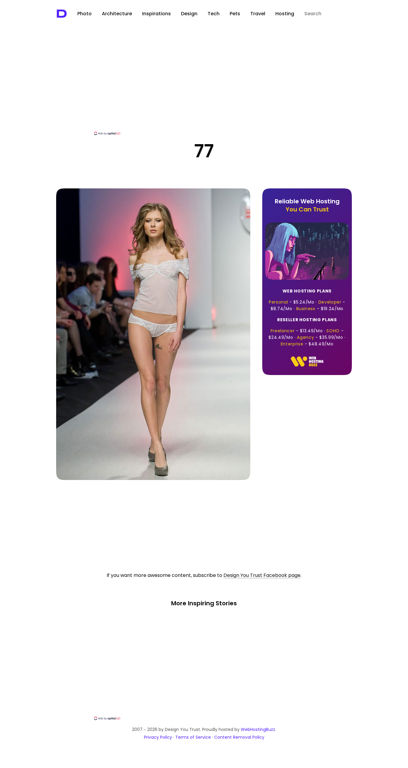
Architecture (117, 13)
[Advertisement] (204, 85)
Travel (257, 13)
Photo (84, 13)
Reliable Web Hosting (307, 205)
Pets (235, 13)
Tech (214, 13)
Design (189, 13)
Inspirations (156, 13)
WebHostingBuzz (258, 729)
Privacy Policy (158, 737)
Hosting (284, 13)
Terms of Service (193, 737)
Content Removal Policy (239, 737)
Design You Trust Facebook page (261, 575)
